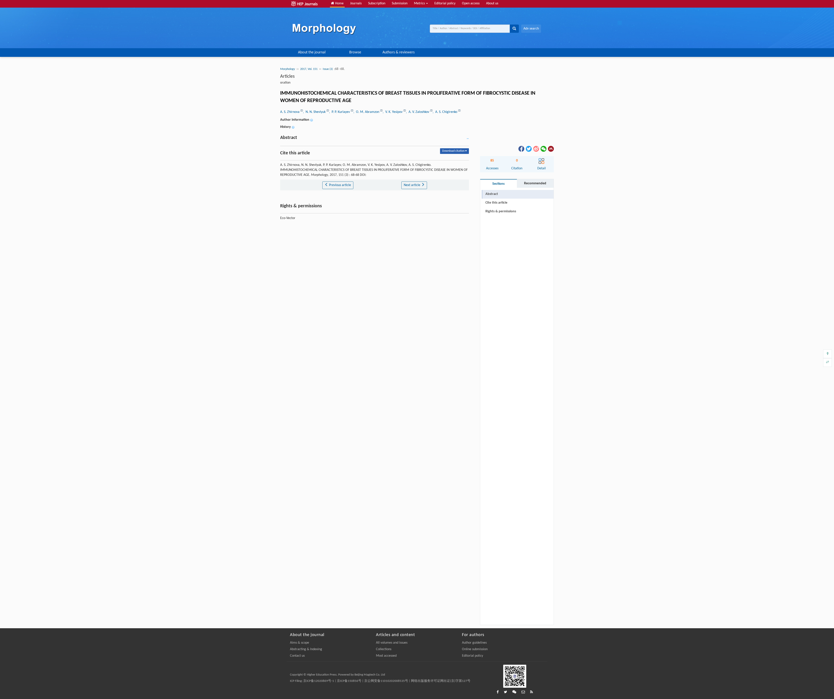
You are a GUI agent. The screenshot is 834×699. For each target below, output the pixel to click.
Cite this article (496, 202)
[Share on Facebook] (521, 148)
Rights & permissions (500, 211)
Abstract (491, 194)
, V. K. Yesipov (393, 112)
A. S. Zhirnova (290, 112)
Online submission (475, 649)
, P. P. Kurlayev (340, 112)
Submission (399, 3)
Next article (412, 185)
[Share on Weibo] (536, 148)
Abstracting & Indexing (306, 649)
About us (492, 3)
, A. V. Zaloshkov (418, 112)
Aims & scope (299, 643)
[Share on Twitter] (528, 148)
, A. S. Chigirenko (445, 112)
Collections (383, 649)
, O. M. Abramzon (366, 112)
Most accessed (386, 656)
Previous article (339, 185)
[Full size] (827, 362)
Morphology (287, 69)
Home (339, 3)
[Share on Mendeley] (550, 148)
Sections (498, 184)
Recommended (535, 183)
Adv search (531, 28)
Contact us (297, 656)
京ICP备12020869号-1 (318, 681)
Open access (471, 3)
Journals (356, 3)
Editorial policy (444, 3)
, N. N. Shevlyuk (314, 112)
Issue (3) (328, 69)
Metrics (420, 3)
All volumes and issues (391, 643)
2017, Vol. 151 (309, 69)
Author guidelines (474, 643)
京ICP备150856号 (349, 681)
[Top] (827, 354)
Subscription (376, 3)
